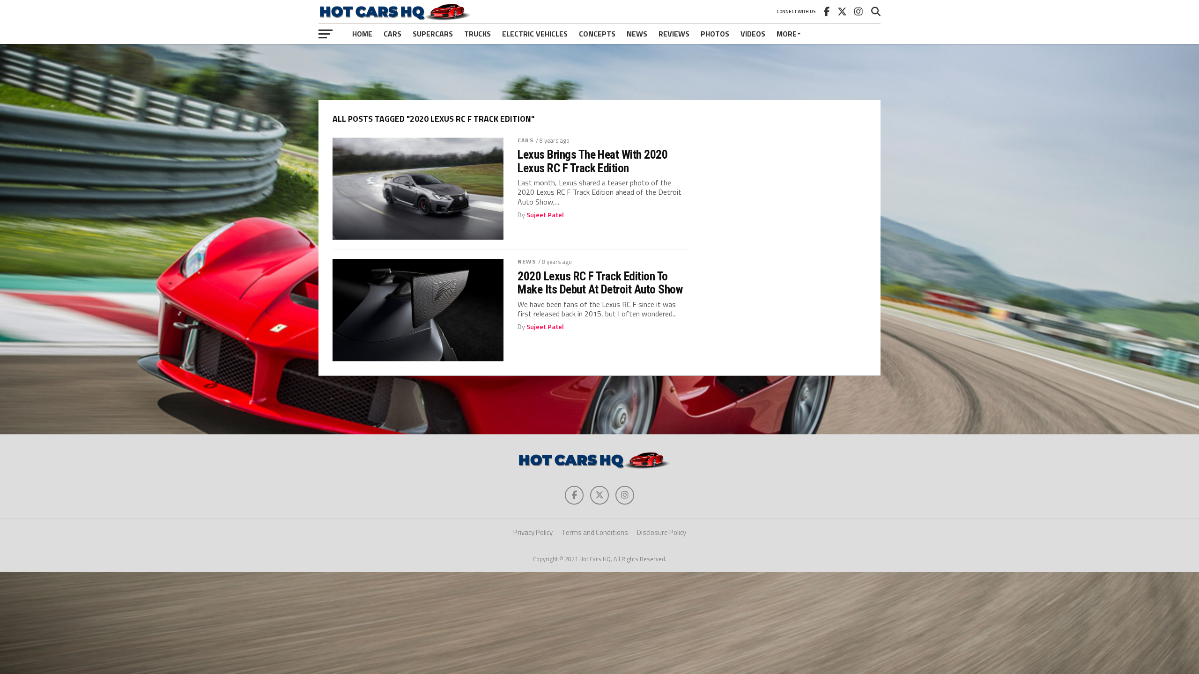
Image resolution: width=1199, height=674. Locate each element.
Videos (752, 33)
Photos (715, 33)
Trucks (477, 33)
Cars (392, 33)
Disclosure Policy (661, 532)
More (787, 33)
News (637, 33)
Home (362, 33)
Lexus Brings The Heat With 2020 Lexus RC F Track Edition (592, 161)
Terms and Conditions (595, 532)
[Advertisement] (599, 72)
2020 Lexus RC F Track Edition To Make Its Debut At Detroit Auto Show (600, 283)
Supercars (433, 33)
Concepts (597, 33)
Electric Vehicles (535, 33)
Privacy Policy (533, 532)
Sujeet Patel (545, 215)
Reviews (674, 33)
